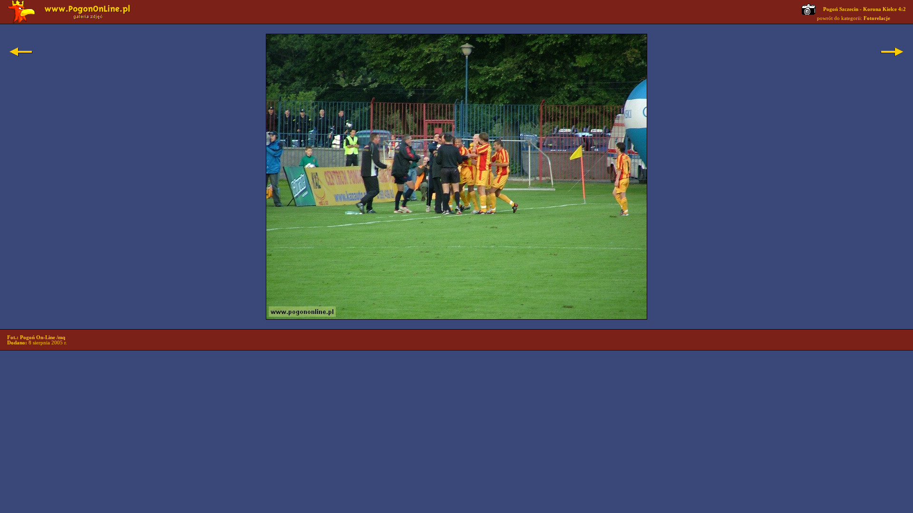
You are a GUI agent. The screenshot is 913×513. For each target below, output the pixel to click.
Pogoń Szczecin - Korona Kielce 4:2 (864, 9)
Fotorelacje (877, 18)
